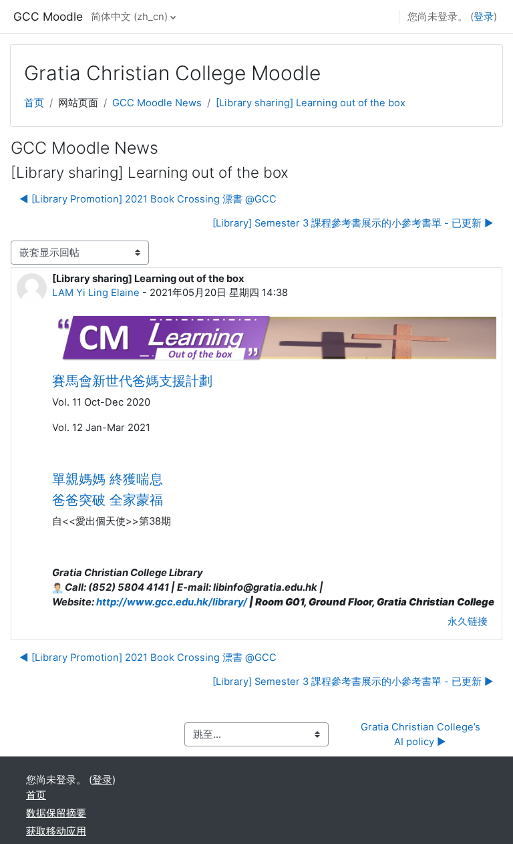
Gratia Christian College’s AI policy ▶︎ (422, 734)
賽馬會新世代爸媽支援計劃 (132, 381)
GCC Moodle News (157, 103)
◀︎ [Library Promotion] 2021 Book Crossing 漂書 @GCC (148, 199)
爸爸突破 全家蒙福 (107, 500)
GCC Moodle (48, 16)
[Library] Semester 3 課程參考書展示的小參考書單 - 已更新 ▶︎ (353, 223)
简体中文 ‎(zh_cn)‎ (129, 17)
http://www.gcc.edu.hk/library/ (171, 602)
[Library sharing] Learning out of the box (310, 103)
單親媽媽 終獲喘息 (107, 479)
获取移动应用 (56, 831)
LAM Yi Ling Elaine (96, 293)
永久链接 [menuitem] (468, 621)
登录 (484, 17)
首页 (34, 103)
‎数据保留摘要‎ (56, 813)
